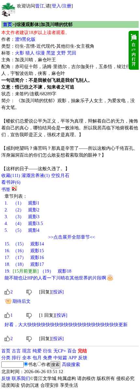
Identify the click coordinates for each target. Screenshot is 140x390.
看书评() (11, 182)
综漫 (40, 53)
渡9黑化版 (25, 39)
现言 (26, 351)
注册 (66, 6)
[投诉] (57, 292)
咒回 (71, 53)
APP (72, 357)
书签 (5, 189)
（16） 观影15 (24, 250)
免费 (47, 357)
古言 (16, 351)
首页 (7, 24)
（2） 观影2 (22, 209)
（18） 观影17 (24, 264)
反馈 (82, 357)
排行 (16, 357)
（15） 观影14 (24, 244)
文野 (61, 53)
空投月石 (60, 175)
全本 (26, 357)
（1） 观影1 (22, 203)
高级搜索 (71, 364)
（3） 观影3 (22, 216)
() (10, 175)
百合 (72, 351)
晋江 (39, 6)
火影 (19, 53)
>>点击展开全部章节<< (71, 237)
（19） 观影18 (38, 271)
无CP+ (59, 351)
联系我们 (21, 378)
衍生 (47, 351)
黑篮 (50, 53)
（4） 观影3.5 (24, 223)
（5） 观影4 (22, 230)
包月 (37, 357)
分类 (5, 357)
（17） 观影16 (24, 257)
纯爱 (37, 351)
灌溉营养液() (35, 175)
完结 (82, 351)
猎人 (30, 53)
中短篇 (60, 357)
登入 (56, 6)
